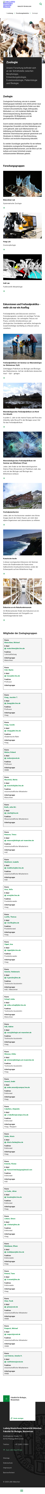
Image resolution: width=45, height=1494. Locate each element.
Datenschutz (8, 1463)
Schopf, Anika (9, 999)
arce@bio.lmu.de (13, 895)
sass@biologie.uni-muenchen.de (19, 1033)
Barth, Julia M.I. (10, 807)
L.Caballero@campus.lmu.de (17, 1115)
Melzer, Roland (10, 752)
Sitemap (6, 1458)
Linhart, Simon (9, 1219)
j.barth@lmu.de (12, 813)
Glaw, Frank (8, 1301)
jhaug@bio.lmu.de (13, 703)
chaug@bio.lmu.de (14, 731)
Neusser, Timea (10, 835)
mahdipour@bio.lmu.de (15, 1252)
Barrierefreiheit (8, 1473)
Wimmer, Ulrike (10, 1054)
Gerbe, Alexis (9, 1136)
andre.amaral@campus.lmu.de (18, 1087)
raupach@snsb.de (13, 1334)
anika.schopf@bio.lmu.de (16, 1005)
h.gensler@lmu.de (13, 978)
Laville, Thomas (10, 917)
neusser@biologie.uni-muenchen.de (20, 840)
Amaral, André (9, 1081)
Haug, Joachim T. (10, 697)
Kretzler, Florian (10, 1164)
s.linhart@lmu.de (13, 1225)
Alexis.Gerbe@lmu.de (15, 1142)
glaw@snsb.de (12, 1307)
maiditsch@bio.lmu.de (15, 868)
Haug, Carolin (9, 725)
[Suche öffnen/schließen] (41, 4)
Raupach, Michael (11, 1328)
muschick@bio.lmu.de (15, 786)
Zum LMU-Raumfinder (14, 1450)
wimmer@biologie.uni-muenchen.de (20, 1060)
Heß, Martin (8, 670)
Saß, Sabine (8, 1027)
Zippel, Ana (8, 944)
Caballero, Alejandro (12, 1109)
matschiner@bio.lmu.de (16, 648)
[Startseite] (6, 1398)
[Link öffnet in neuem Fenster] (22, 1408)
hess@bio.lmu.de (13, 676)
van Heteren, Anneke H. (13, 1356)
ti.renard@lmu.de (13, 1279)
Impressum (7, 1468)
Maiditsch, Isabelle (11, 862)
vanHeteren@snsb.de (15, 1362)
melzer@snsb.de (13, 758)
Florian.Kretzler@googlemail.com (19, 1170)
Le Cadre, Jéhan (10, 1191)
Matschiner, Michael (12, 643)
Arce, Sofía (8, 889)
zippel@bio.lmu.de (14, 950)
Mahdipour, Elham (11, 1246)
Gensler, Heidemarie (12, 972)
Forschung (9, 13)
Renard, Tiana (9, 1274)
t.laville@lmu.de (13, 923)
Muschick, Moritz (10, 780)
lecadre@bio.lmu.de (14, 1197)
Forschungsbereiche (22, 13)
